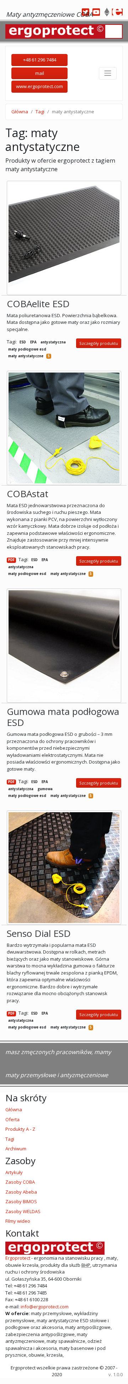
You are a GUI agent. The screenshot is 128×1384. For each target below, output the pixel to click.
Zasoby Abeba (21, 1192)
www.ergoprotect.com (39, 86)
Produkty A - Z (20, 1129)
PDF (11, 560)
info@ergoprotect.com (44, 1306)
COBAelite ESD (38, 303)
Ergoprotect (17, 1258)
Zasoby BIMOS (21, 1201)
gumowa (45, 789)
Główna (19, 111)
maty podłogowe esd (27, 349)
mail (39, 73)
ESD (23, 342)
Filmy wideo (17, 1221)
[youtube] (96, 12)
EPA (33, 342)
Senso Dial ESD (39, 933)
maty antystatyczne (25, 356)
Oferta (12, 1119)
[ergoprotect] (117, 12)
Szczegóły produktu (98, 343)
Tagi (40, 111)
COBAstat (27, 493)
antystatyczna (53, 342)
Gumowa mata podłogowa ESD (63, 717)
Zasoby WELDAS (23, 1211)
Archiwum (15, 1148)
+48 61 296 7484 (39, 59)
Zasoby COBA (20, 1182)
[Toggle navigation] (108, 73)
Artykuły (14, 1172)
